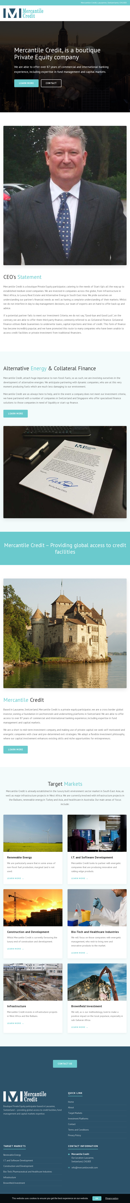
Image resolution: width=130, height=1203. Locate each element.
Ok (96, 1198)
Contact (51, 83)
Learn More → (15, 878)
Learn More (26, 83)
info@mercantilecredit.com (85, 1167)
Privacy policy (111, 1198)
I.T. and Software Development (18, 1160)
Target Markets (75, 1113)
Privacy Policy (74, 1135)
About (71, 1107)
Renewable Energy (12, 1155)
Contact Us (65, 1063)
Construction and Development (18, 1166)
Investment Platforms (78, 1118)
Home (71, 1101)
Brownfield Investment (14, 1183)
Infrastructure (9, 1177)
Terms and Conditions (78, 1129)
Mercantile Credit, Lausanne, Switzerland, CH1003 (104, 2)
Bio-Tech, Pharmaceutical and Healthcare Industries (27, 1171)
